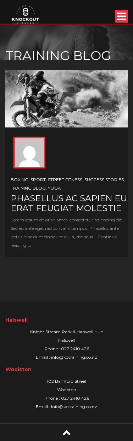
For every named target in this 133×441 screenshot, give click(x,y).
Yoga (54, 188)
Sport (38, 179)
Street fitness (65, 179)
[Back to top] (66, 432)
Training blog (28, 188)
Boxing (19, 179)
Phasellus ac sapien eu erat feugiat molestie (69, 203)
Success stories (104, 179)
